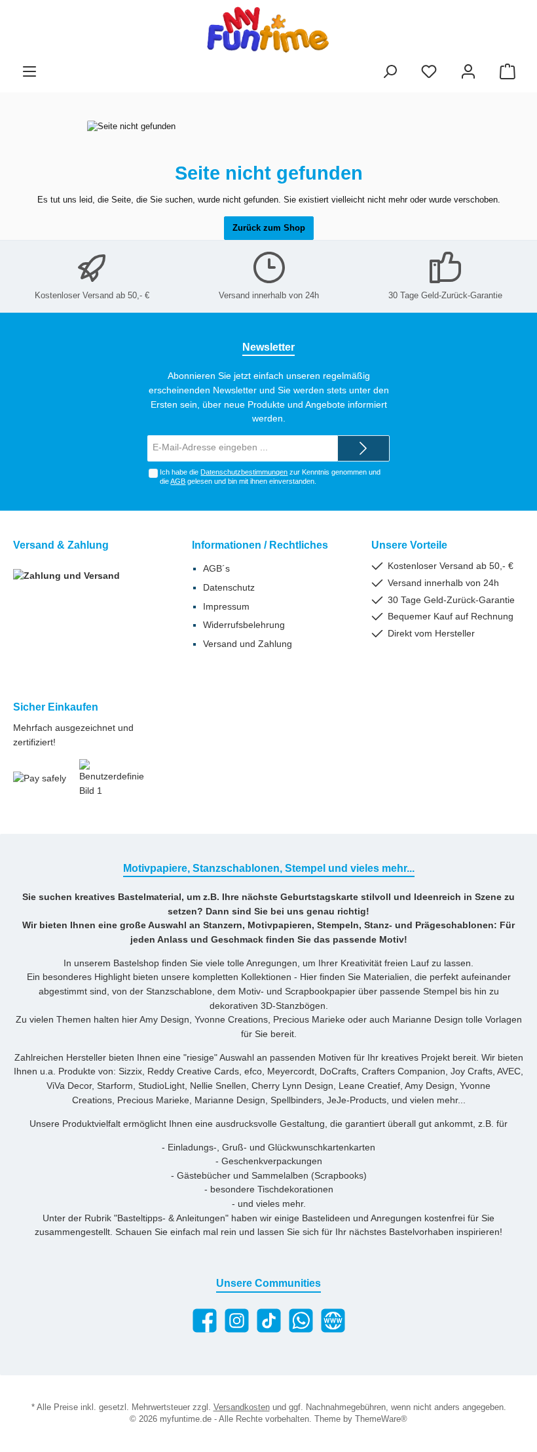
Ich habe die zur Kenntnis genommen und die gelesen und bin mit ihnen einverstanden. (270, 476)
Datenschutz (229, 587)
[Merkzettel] (429, 72)
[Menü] (29, 72)
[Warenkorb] (507, 72)
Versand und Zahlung (247, 643)
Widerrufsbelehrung (244, 624)
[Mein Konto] (468, 72)
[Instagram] (236, 1320)
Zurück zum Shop (268, 228)
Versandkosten (241, 1407)
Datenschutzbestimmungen (243, 472)
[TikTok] (269, 1320)
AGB (177, 481)
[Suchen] (389, 72)
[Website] (333, 1320)
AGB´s (216, 568)
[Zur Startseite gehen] (268, 29)
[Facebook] (204, 1320)
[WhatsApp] (301, 1320)
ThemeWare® (381, 1419)
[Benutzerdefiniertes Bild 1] (112, 778)
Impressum (226, 606)
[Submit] (363, 448)
